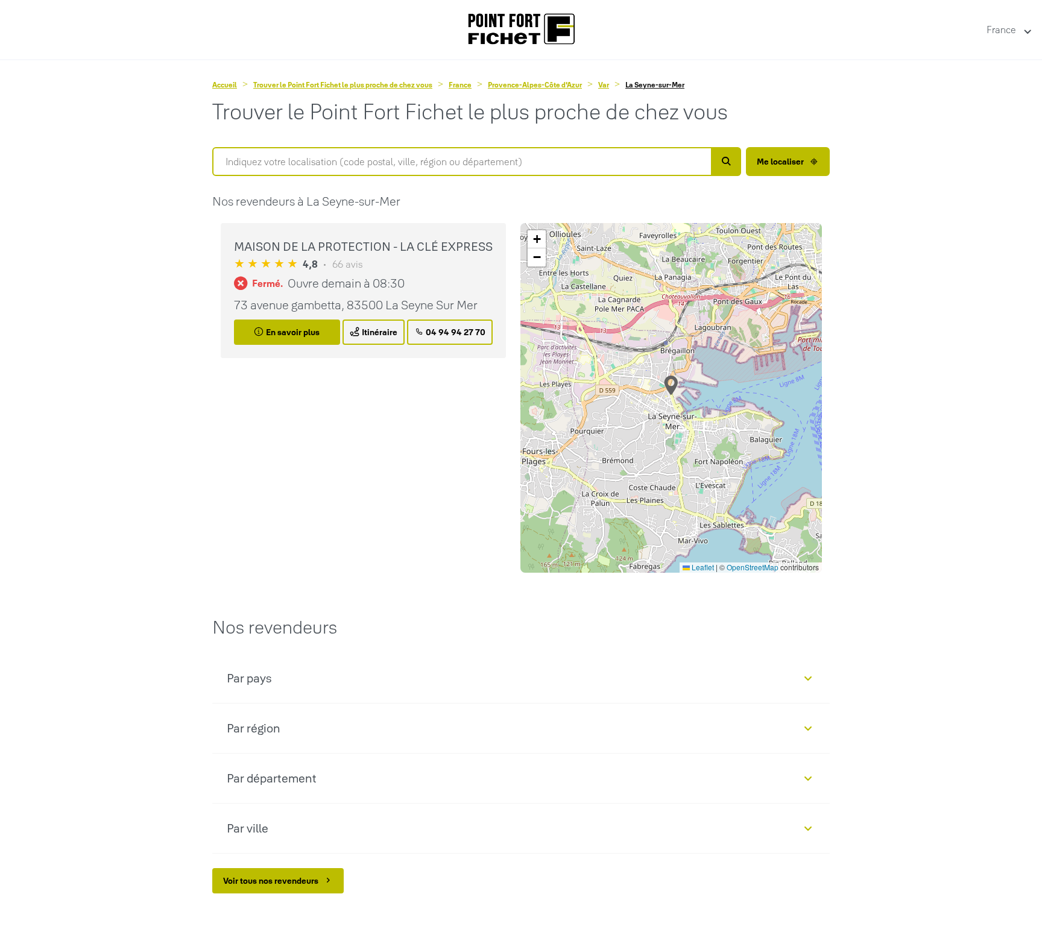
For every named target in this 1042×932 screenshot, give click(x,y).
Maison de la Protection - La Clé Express (363, 246)
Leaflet (702, 567)
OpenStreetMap (752, 567)
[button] (671, 385)
